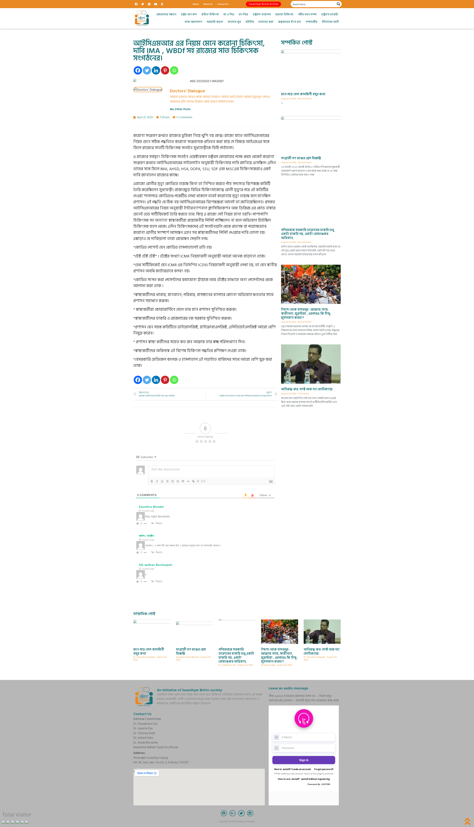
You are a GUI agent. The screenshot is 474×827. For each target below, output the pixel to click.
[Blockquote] (183, 481)
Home (196, 4)
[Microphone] (162, 4)
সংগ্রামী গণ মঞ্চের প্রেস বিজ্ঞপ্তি (301, 158)
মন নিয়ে (243, 14)
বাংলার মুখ (234, 22)
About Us (208, 4)
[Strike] (167, 481)
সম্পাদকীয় (311, 22)
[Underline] (162, 481)
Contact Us (223, 4)
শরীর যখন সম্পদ (307, 14)
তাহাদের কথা (265, 22)
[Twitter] (142, 4)
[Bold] (151, 481)
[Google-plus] (149, 4)
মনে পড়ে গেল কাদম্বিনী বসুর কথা (303, 94)
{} (198, 481)
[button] (263, 4)
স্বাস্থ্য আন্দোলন (193, 22)
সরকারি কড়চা (215, 22)
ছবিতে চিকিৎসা (210, 14)
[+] (203, 481)
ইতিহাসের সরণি (330, 22)
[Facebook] (136, 4)
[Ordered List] (172, 481)
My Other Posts (180, 109)
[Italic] (157, 481)
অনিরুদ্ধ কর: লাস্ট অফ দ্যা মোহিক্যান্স (307, 389)
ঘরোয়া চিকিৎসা (284, 14)
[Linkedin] (156, 70)
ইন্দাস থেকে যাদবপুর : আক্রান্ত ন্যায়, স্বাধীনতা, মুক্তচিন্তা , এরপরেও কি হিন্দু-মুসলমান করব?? (306, 313)
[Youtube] (155, 4)
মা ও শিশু (228, 14)
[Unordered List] (177, 481)
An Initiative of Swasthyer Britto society (189, 690)
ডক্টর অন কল (189, 14)
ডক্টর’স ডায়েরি (329, 14)
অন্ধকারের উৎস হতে (289, 22)
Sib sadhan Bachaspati (155, 565)
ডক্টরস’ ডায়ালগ (262, 14)
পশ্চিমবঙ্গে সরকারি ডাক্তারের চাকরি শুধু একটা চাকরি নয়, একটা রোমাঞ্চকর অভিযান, (307, 234)
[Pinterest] (165, 70)
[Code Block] (188, 481)
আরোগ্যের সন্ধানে (166, 14)
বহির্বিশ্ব (250, 22)
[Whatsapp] (174, 70)
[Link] (193, 481)
